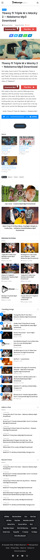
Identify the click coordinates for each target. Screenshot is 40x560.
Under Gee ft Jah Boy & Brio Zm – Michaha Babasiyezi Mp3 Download (25, 379)
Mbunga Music (33, 545)
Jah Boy (8, 520)
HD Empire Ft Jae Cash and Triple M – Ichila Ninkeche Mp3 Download (29, 256)
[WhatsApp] (25, 35)
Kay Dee (17, 520)
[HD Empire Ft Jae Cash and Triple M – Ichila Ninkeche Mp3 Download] (29, 248)
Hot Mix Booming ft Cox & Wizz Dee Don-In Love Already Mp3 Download (26, 343)
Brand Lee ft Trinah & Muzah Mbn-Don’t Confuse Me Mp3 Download (26, 396)
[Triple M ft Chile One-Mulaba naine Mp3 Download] (10, 248)
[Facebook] (11, 35)
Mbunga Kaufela (7, 25)
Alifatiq (6, 516)
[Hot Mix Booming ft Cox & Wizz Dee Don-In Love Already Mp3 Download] (7, 343)
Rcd (31, 524)
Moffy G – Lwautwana (21, 359)
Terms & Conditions (20, 551)
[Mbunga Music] (20, 2)
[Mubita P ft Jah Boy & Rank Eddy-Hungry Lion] (7, 388)
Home (7, 548)
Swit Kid (34, 528)
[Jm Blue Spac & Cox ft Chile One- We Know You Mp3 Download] (7, 353)
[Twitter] (15, 35)
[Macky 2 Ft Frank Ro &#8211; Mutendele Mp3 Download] (9, 140)
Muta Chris (11, 524)
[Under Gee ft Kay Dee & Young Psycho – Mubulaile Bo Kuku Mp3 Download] (7, 326)
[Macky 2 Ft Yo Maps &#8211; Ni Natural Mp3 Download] (27, 140)
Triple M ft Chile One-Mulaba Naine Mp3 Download (28, 277)
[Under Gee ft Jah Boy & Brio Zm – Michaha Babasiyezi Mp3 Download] (7, 379)
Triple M (21, 177)
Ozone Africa (22, 524)
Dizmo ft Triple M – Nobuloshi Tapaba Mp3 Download (10, 277)
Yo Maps (34, 532)
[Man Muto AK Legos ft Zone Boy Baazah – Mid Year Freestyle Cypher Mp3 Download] (7, 370)
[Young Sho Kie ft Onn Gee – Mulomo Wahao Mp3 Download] (7, 317)
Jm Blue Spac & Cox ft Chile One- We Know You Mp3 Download (25, 351)
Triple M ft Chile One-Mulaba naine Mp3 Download (9, 256)
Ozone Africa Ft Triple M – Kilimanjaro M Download (29, 297)
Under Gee (6, 532)
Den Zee (33, 516)
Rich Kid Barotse (22, 528)
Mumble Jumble (28, 520)
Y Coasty (25, 532)
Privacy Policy (15, 548)
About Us (23, 548)
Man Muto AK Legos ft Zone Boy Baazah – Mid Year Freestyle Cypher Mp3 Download (25, 370)
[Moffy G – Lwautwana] (7, 361)
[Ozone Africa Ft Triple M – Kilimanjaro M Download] (29, 289)
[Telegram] (29, 35)
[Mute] (30, 117)
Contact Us (30, 548)
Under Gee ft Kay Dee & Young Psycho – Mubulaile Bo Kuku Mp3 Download (25, 325)
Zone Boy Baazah (20, 536)
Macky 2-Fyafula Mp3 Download (9, 297)
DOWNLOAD (20, 126)
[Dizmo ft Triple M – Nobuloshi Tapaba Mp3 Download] (10, 268)
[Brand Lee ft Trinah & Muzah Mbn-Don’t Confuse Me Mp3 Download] (7, 397)
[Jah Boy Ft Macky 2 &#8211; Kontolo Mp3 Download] (9, 160)
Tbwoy (16, 177)
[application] (20, 117)
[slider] (34, 116)
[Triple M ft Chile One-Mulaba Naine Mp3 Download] (29, 268)
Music (4, 9)
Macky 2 (10, 177)
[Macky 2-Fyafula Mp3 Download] (10, 289)
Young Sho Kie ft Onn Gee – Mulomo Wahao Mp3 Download (25, 316)
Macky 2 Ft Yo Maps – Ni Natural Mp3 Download (26, 148)
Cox (25, 516)
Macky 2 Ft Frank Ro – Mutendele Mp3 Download (9, 148)
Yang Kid (16, 532)
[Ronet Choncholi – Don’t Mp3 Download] (7, 335)
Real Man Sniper (8, 528)
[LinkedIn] (20, 35)
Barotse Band (16, 516)
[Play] (4, 117)
